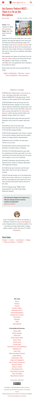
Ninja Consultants (9, 242)
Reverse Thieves (7, 58)
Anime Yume (17, 340)
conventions (20, 240)
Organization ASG (17, 358)
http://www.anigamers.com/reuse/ (17, 396)
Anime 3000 (17, 331)
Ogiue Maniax (17, 355)
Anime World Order (17, 337)
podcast (7, 111)
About (17, 301)
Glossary (17, 319)
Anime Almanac (17, 333)
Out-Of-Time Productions (17, 362)
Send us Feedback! (11, 75)
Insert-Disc (17, 351)
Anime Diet (17, 335)
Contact (17, 306)
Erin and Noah (6, 29)
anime (12, 240)
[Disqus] (17, 270)
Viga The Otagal (17, 373)
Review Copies (17, 308)
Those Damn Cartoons (17, 371)
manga (28, 240)
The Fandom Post (17, 369)
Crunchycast (17, 344)
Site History (17, 317)
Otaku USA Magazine (24, 222)
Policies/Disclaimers (17, 312)
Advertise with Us (17, 310)
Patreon (17, 303)
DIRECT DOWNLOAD (10, 73)
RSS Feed (21, 73)
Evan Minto (6, 18)
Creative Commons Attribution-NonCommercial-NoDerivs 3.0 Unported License (17, 389)
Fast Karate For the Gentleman (17, 346)
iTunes (27, 73)
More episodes (23, 75)
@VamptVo (16, 230)
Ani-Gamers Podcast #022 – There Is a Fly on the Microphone (15, 12)
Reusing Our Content (17, 315)
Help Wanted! (17, 324)
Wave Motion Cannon (17, 376)
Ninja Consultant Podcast (21, 45)
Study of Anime (17, 367)
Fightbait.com (17, 349)
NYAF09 (20, 242)
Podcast (4, 240)
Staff (17, 321)
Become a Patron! (9, 204)
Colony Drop (17, 342)
